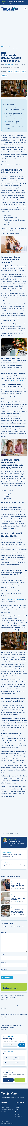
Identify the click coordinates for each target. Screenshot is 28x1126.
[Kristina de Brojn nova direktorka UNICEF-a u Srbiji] (5, 885)
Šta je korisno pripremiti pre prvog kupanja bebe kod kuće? (18, 898)
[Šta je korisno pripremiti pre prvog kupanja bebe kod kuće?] (5, 898)
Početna (3, 46)
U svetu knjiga (18, 1116)
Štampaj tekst (8, 1080)
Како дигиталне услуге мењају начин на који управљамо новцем (17, 911)
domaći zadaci (10, 833)
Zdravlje (17, 1058)
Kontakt (3, 1105)
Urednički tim (4, 1112)
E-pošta (24, 71)
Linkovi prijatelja (5, 1107)
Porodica (6, 1058)
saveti (16, 833)
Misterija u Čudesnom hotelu (9, 1006)
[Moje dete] (9, 9)
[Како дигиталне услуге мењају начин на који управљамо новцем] (5, 911)
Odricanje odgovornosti (7, 1109)
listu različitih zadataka (15, 599)
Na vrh (19, 1080)
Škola (5, 1062)
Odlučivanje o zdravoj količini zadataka (14, 107)
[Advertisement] (14, 27)
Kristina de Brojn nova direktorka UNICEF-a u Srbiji (17, 885)
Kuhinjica (17, 1114)
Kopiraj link (4, 75)
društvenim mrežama (16, 380)
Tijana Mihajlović (8, 64)
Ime (2, 955)
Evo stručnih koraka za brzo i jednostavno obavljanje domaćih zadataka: (14, 122)
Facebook (10, 71)
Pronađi (22, 1045)
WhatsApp (17, 71)
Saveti (8, 46)
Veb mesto (4, 969)
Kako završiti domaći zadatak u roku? (14, 119)
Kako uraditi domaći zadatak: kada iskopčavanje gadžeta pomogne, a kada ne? (14, 115)
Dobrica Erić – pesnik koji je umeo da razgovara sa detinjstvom (12, 996)
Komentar (4, 932)
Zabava (17, 1062)
